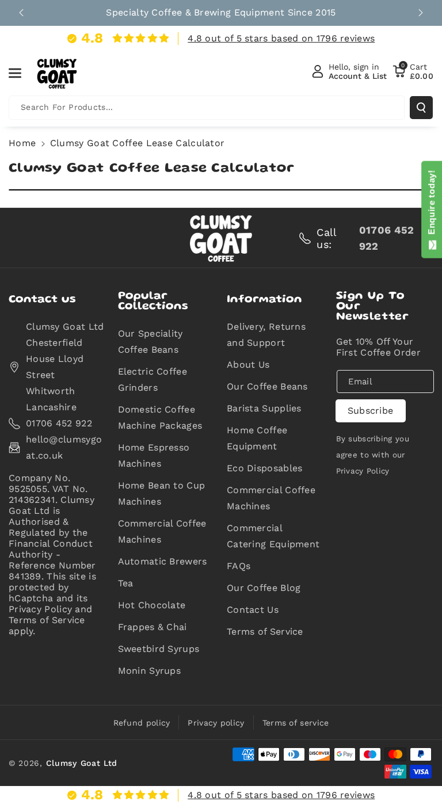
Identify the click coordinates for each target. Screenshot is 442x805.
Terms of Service (265, 631)
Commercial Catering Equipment (273, 536)
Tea (126, 583)
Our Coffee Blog (264, 587)
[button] (21, 73)
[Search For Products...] (421, 107)
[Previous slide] (21, 12)
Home (22, 143)
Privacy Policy (363, 471)
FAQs (238, 565)
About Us (248, 364)
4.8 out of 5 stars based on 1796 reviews (281, 38)
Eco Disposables (265, 468)
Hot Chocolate (152, 605)
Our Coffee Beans (267, 386)
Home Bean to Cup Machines (161, 493)
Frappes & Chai (152, 626)
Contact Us (253, 609)
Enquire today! (431, 205)
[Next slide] (420, 12)
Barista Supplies (264, 408)
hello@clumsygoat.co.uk (64, 447)
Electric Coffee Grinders (153, 379)
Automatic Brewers (162, 561)
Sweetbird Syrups (159, 648)
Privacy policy (216, 722)
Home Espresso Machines (154, 455)
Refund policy (141, 722)
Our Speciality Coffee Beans (150, 341)
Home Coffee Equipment (257, 438)
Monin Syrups (149, 670)
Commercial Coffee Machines (162, 531)
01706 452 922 (59, 423)
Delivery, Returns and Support (266, 334)
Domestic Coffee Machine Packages (160, 417)
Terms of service (295, 722)
